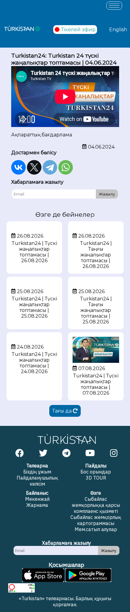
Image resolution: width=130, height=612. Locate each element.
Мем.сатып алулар (96, 529)
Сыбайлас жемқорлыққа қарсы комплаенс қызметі (96, 505)
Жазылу (107, 194)
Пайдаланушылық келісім (37, 481)
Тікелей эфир (78, 29)
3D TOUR (96, 478)
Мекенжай (37, 499)
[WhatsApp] (65, 167)
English (118, 29)
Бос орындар (95, 472)
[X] (34, 167)
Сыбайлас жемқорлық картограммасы (95, 520)
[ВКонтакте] (18, 167)
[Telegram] (50, 167)
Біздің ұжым (37, 472)
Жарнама (37, 505)
